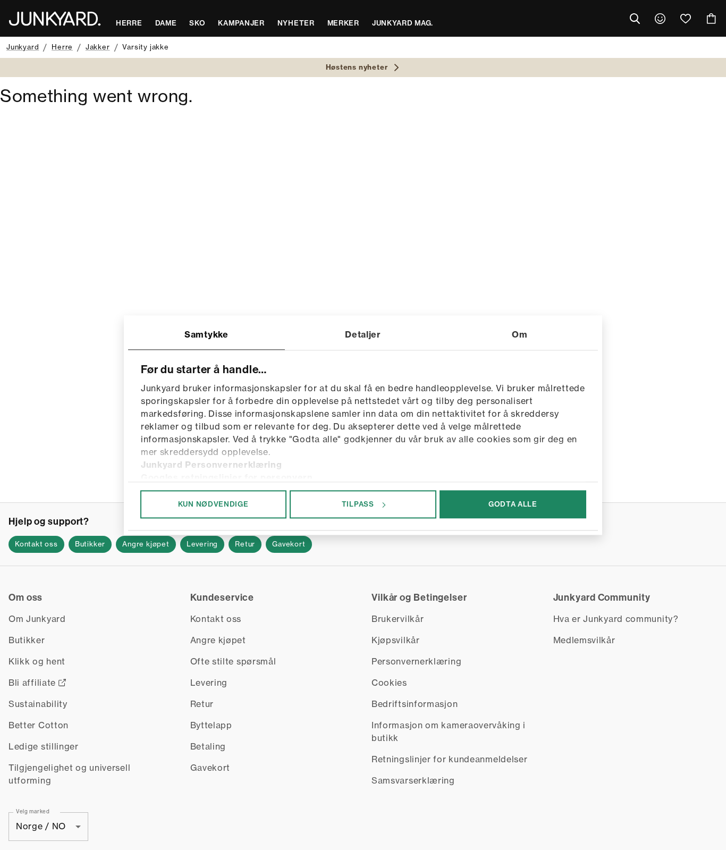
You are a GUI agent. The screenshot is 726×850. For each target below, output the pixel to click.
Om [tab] (519, 334)
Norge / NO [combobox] (41, 826)
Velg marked (33, 810)
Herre (62, 47)
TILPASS (358, 504)
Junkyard (22, 47)
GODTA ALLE (512, 504)
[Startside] (55, 18)
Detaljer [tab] (363, 334)
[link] (660, 18)
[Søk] (634, 18)
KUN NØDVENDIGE (213, 504)
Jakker (98, 47)
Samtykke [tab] (206, 334)
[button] (36, 544)
